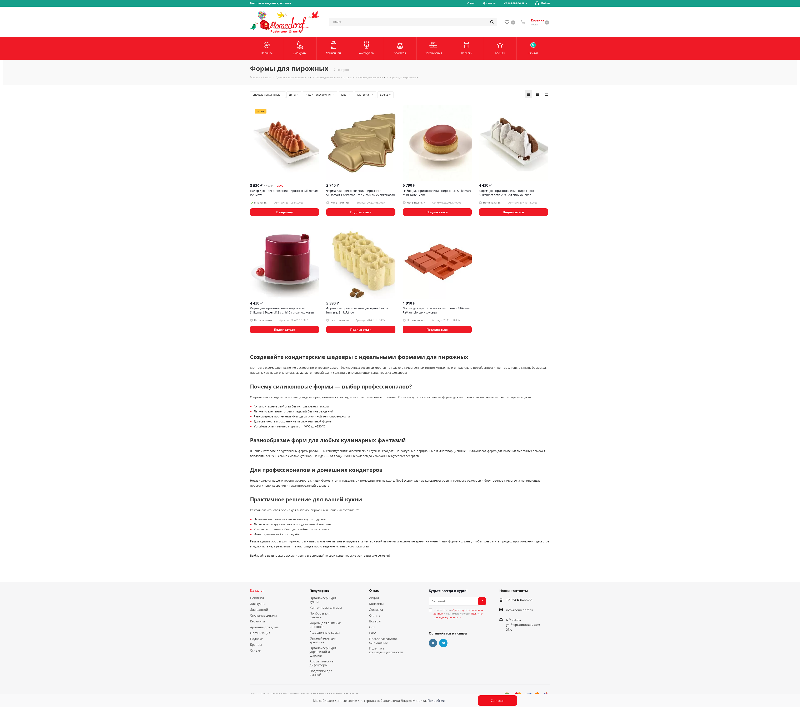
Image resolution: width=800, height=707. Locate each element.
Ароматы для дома (264, 627)
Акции (374, 598)
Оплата (374, 615)
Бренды (256, 644)
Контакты (376, 604)
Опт (372, 627)
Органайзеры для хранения (323, 640)
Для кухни (258, 604)
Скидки (255, 650)
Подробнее (436, 700)
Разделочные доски (325, 632)
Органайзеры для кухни (323, 600)
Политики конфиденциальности (459, 615)
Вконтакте (433, 643)
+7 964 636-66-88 (514, 3)
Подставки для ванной (321, 673)
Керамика (257, 621)
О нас (374, 590)
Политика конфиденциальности (386, 650)
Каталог (257, 590)
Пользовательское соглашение (383, 641)
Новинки (257, 598)
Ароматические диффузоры (321, 663)
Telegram (443, 643)
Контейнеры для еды (326, 607)
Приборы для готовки (320, 615)
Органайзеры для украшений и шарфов (323, 651)
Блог (372, 633)
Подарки (256, 639)
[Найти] (492, 22)
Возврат (375, 621)
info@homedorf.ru (519, 610)
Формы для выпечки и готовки (325, 625)
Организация (260, 633)
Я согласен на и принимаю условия (459, 613)
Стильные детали (263, 615)
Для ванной (259, 609)
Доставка (376, 609)
